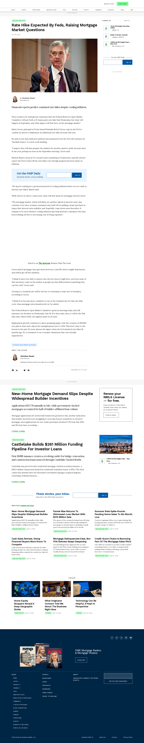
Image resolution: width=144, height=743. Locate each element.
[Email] (28, 370)
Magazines (46, 678)
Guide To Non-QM (49, 696)
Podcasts (111, 10)
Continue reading (18, 431)
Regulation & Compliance (22, 698)
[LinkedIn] (17, 370)
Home (15, 678)
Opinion (48, 613)
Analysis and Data (18, 20)
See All (127, 20)
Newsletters (109, 4)
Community (17, 701)
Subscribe (122, 4)
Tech (64, 10)
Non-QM (74, 10)
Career (15, 711)
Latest (13, 10)
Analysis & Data (51, 10)
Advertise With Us (87, 737)
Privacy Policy (127, 737)
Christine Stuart (28, 98)
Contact (114, 737)
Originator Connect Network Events (85, 679)
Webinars (98, 10)
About (75, 674)
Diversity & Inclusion (21, 724)
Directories (36, 10)
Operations (17, 718)
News (14, 674)
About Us (102, 737)
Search (130, 4)
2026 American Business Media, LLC (24, 737)
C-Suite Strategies (20, 704)
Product (16, 684)
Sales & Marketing (20, 708)
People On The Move (20, 728)
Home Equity (19, 613)
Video (122, 10)
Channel (16, 688)
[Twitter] (24, 370)
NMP (132, 10)
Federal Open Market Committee (25, 345)
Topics (86, 10)
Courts (16, 721)
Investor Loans (18, 440)
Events (24, 10)
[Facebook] (13, 370)
